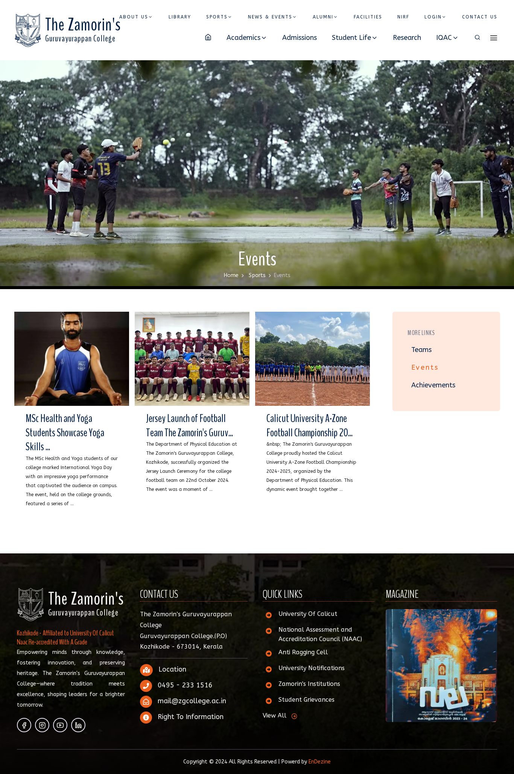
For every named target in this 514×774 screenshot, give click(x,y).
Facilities (368, 17)
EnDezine (320, 762)
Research (407, 38)
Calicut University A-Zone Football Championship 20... (309, 425)
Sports (217, 17)
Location (172, 669)
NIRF (403, 17)
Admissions (299, 38)
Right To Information (191, 717)
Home (231, 275)
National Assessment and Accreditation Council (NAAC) (320, 634)
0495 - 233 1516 (185, 685)
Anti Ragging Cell (303, 652)
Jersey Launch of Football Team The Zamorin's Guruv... (189, 425)
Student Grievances (306, 699)
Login (433, 17)
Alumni (323, 17)
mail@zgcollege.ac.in (192, 701)
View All (274, 715)
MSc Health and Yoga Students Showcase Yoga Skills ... (65, 432)
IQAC (444, 38)
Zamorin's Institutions (309, 683)
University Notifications (311, 668)
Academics (243, 38)
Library (180, 17)
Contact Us (479, 17)
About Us (133, 17)
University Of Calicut (307, 613)
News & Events (270, 17)
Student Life (351, 38)
